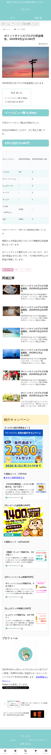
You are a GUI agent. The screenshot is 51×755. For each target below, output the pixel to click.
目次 (13, 93)
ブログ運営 (9, 270)
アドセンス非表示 (24, 270)
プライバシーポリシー (38, 740)
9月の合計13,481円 (15, 102)
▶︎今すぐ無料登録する (14, 478)
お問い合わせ (25, 744)
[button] (46, 485)
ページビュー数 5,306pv (17, 98)
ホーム (13, 740)
